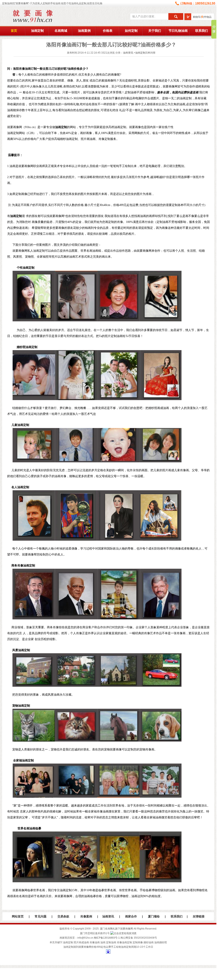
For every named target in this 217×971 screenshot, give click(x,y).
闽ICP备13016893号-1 (107, 937)
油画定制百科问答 (145, 52)
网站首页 (18, 916)
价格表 (107, 30)
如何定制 (131, 30)
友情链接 (199, 916)
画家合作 (131, 916)
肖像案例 (86, 916)
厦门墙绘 (154, 916)
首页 (14, 30)
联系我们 (201, 30)
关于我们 (154, 30)
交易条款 (63, 916)
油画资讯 (128, 52)
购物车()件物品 (202, 16)
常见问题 (40, 916)
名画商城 (61, 30)
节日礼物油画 (178, 30)
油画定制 (37, 30)
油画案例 (84, 30)
